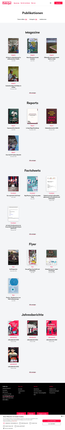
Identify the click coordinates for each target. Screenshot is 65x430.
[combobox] (61, 416)
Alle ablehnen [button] (51, 423)
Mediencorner (43, 19)
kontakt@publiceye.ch (8, 396)
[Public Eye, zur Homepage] (7, 3)
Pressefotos (52, 392)
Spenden (58, 3)
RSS (35, 394)
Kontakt (20, 389)
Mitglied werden (43, 413)
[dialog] (32, 422)
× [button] (63, 416)
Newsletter (36, 389)
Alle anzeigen (32, 92)
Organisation (21, 390)
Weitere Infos (14, 421)
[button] (22, 428)
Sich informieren (38, 390)
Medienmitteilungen (54, 390)
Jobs (19, 392)
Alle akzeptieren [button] (51, 420)
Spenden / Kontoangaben (40, 392)
